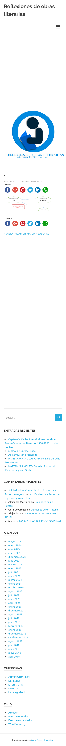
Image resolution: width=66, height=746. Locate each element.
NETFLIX (13, 688)
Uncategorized (16, 692)
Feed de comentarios (20, 720)
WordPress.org (16, 724)
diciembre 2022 (17, 556)
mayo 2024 (14, 541)
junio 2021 (14, 575)
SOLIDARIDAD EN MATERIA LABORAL (27, 233)
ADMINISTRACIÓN (19, 676)
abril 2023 (14, 549)
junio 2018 (14, 648)
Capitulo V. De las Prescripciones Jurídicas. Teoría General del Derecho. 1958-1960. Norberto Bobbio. (33, 443)
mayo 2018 (14, 652)
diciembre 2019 (17, 610)
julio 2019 (14, 618)
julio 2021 (14, 572)
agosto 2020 (15, 591)
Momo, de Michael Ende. (22, 450)
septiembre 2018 (18, 637)
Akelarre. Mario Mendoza (22, 454)
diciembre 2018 (17, 633)
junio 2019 (14, 621)
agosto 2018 (15, 641)
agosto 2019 (15, 614)
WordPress (36, 739)
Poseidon (49, 739)
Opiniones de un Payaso (44, 509)
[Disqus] (33, 285)
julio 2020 (14, 595)
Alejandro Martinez (32, 181)
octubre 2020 (16, 587)
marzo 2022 (15, 564)
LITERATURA (15, 684)
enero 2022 (14, 568)
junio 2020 (14, 598)
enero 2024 (14, 545)
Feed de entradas (18, 716)
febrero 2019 (15, 625)
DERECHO (14, 680)
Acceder (13, 712)
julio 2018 (14, 644)
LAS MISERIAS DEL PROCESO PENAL (40, 521)
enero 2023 (14, 552)
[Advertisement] (33, 68)
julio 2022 (14, 560)
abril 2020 (14, 602)
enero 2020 (14, 606)
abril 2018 (14, 656)
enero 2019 (14, 629)
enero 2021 (14, 583)
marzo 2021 (15, 579)
